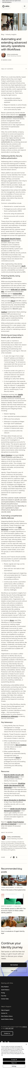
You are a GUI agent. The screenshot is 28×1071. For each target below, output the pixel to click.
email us (24, 1026)
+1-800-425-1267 (9, 1028)
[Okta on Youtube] (2, 1042)
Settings (14, 1066)
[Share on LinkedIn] (13, 857)
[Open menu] (24, 6)
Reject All (14, 1063)
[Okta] (5, 6)
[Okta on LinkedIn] (8, 1042)
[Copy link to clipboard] (11, 857)
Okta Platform (5, 986)
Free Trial (3, 995)
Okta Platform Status (6, 1016)
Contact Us (4, 1013)
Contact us (7, 1033)
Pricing (3, 992)
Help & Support (5, 1010)
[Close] (26, 1044)
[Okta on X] (5, 1042)
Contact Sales (5, 998)
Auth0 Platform (5, 989)
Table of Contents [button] (7, 68)
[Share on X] (16, 857)
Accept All (14, 1059)
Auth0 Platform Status (7, 1019)
